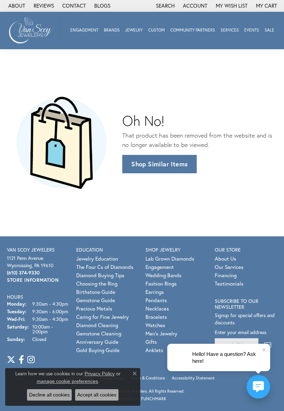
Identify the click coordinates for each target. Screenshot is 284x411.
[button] (164, 6)
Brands (112, 30)
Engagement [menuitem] (159, 266)
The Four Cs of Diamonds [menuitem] (104, 266)
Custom (156, 30)
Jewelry (134, 30)
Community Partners (192, 30)
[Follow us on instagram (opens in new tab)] (31, 360)
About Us (225, 258)
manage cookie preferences (67, 381)
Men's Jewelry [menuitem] (161, 333)
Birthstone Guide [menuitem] (95, 291)
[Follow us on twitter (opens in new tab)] (11, 360)
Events (251, 30)
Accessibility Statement (193, 378)
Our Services (229, 266)
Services (230, 30)
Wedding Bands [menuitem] (163, 275)
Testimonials (229, 283)
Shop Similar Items (159, 164)
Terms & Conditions (148, 378)
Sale (269, 30)
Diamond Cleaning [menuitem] (97, 325)
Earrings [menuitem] (154, 291)
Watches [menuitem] (155, 325)
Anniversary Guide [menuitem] (97, 341)
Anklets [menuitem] (154, 350)
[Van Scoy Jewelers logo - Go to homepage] (32, 30)
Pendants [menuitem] (156, 300)
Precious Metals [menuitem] (94, 308)
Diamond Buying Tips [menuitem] (100, 275)
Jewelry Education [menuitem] (97, 258)
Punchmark (153, 398)
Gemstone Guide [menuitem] (95, 300)
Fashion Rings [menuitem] (161, 283)
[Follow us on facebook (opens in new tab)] (21, 360)
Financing (226, 275)
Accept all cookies (96, 394)
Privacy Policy (100, 373)
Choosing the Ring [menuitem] (96, 283)
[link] (16, 6)
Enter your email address (240, 332)
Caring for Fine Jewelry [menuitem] (102, 316)
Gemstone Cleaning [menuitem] (98, 333)
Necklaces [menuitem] (157, 308)
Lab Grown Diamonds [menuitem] (169, 258)
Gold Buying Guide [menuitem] (97, 350)
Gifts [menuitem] (151, 341)
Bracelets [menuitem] (156, 316)
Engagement (84, 30)
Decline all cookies (49, 394)
